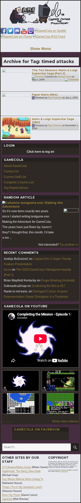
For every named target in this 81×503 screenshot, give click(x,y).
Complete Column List (19, 182)
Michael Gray (64, 76)
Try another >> (69, 244)
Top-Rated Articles (16, 187)
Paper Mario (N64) (45, 94)
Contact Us (11, 171)
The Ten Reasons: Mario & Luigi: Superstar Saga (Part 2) (55, 72)
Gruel (7, 269)
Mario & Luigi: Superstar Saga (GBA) (53, 120)
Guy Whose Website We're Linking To (22, 479)
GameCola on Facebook (37, 429)
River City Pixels (11, 495)
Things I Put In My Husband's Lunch (22, 487)
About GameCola (15, 165)
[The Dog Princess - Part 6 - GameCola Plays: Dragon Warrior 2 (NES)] (60, 403)
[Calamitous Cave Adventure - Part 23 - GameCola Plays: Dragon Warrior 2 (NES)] (20, 403)
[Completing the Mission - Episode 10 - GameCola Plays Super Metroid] (20, 380)
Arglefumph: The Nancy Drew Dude (21, 471)
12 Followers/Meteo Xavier (16, 467)
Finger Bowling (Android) (58, 280)
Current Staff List (15, 176)
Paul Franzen (55, 97)
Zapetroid (7, 499)
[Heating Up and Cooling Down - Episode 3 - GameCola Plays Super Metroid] (60, 380)
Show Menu (40, 49)
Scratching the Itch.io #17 (48, 285)
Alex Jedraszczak (63, 471)
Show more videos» (65, 421)
